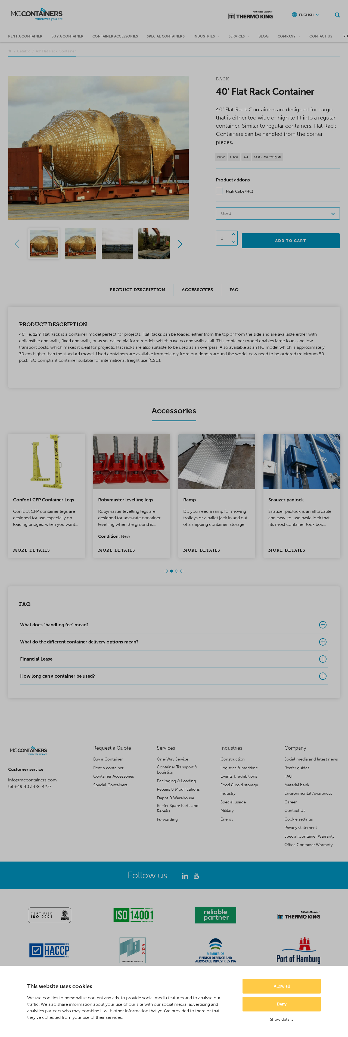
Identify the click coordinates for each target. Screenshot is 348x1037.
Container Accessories (115, 36)
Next (180, 243)
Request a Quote (112, 748)
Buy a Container (108, 759)
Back (222, 79)
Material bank (296, 785)
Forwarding (167, 819)
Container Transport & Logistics (177, 770)
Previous (17, 243)
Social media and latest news (311, 759)
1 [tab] (166, 571)
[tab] (174, 624)
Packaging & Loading (176, 780)
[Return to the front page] (10, 51)
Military (227, 810)
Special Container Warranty (309, 836)
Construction (232, 759)
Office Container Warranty (308, 844)
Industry (227, 793)
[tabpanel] (46, 496)
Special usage (233, 802)
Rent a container (25, 36)
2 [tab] (171, 571)
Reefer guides (296, 767)
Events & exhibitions (238, 776)
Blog (264, 36)
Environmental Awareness (308, 793)
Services (237, 36)
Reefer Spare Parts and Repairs (177, 808)
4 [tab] (181, 571)
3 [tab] (176, 571)
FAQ (288, 776)
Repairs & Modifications (178, 789)
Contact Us (320, 36)
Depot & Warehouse (175, 798)
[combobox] (278, 213)
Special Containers (166, 36)
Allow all (282, 986)
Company (287, 36)
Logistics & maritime (239, 767)
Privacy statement (300, 827)
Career (290, 802)
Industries (204, 36)
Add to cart (290, 240)
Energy (226, 819)
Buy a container (67, 36)
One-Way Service (172, 759)
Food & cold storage (239, 785)
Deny (282, 1004)
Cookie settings (298, 819)
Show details (281, 1019)
